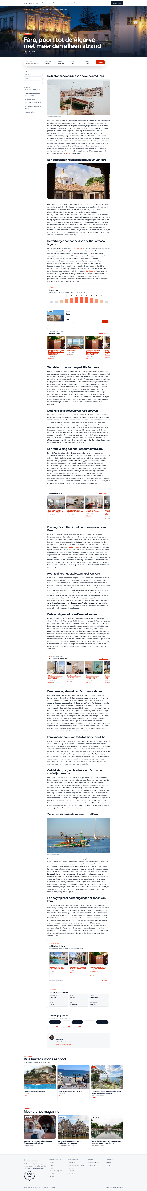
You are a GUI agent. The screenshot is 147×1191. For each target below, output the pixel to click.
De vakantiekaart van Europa (76, 1165)
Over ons (109, 1162)
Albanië (52, 1162)
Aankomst (48, 61)
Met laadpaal (65, 1026)
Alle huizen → (105, 980)
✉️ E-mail (27, 83)
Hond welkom (77, 1022)
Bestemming (29, 61)
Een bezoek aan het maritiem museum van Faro (32, 94)
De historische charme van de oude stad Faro (32, 90)
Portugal (31, 9)
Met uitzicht (89, 1022)
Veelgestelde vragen (93, 1162)
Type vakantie (57, 3)
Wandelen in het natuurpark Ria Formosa (33, 103)
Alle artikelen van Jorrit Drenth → (65, 1044)
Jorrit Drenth (32, 51)
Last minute (71, 1162)
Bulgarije (52, 1173)
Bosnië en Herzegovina (56, 1171)
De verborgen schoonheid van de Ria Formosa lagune (33, 98)
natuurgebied (77, 248)
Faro (36, 9)
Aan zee (66, 1022)
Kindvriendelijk (102, 1022)
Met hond (71, 1171)
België (51, 1168)
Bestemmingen (46, 3)
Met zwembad (55, 1022)
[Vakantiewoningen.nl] (31, 3)
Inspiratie (77, 3)
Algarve (67, 153)
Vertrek (60, 61)
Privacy (108, 1187)
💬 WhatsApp (28, 79)
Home (25, 9)
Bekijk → (105, 321)
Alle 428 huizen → (103, 333)
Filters (87, 61)
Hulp (83, 3)
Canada (52, 1176)
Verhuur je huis (116, 3)
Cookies (121, 1187)
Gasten (72, 61)
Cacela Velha (90, 271)
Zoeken (100, 62)
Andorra (52, 1165)
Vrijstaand (77, 1026)
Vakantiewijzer (68, 3)
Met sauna (54, 1026)
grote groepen (74, 547)
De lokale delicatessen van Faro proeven (33, 107)
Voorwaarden (114, 1187)
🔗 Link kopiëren (29, 75)
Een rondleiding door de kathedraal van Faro (31, 111)
